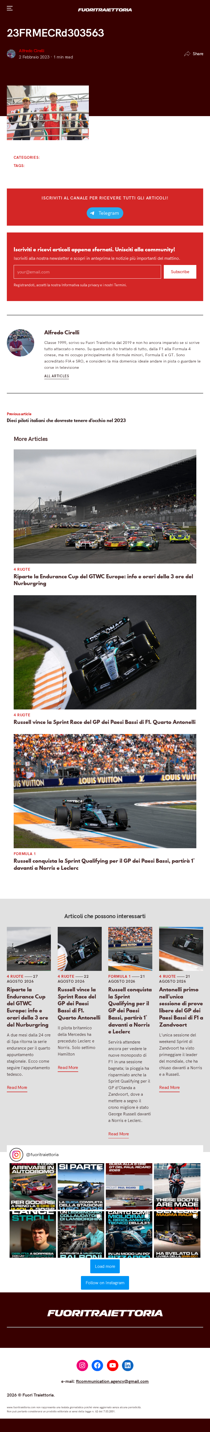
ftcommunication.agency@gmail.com (112, 1381)
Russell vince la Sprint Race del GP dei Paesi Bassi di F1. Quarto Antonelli (105, 722)
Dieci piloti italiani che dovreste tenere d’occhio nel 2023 (66, 420)
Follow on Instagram (105, 1282)
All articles (56, 376)
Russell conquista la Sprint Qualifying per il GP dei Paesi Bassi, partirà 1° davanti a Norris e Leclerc (104, 865)
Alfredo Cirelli (31, 50)
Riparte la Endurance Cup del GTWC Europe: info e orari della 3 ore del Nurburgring (103, 580)
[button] (33, 1186)
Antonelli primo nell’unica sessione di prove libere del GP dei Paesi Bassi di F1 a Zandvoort (181, 1007)
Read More (17, 1087)
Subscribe (180, 272)
